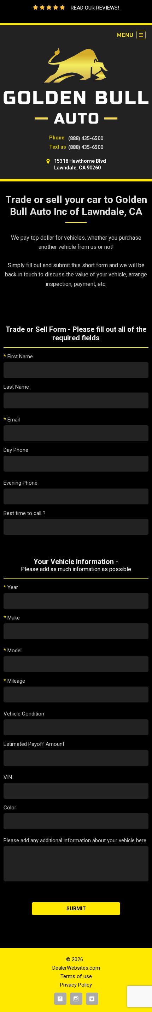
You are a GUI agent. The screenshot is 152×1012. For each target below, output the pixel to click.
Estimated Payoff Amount (34, 744)
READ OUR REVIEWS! (95, 8)
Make (12, 618)
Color (10, 807)
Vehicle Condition (24, 714)
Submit (76, 908)
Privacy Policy (76, 985)
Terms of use (76, 976)
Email (12, 420)
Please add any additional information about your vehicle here (75, 840)
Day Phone (16, 450)
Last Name (16, 387)
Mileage (14, 681)
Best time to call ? (25, 513)
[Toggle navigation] (131, 35)
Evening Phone (20, 483)
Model (13, 650)
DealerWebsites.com (76, 968)
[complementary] (131, 991)
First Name (18, 356)
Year (11, 587)
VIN (8, 777)
